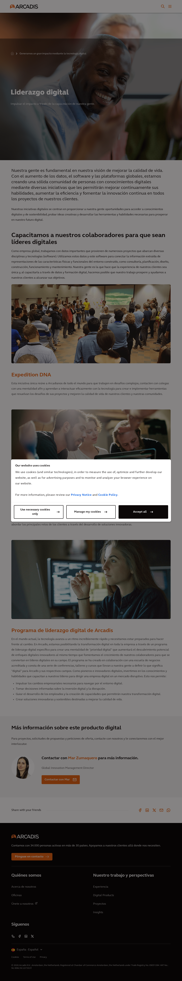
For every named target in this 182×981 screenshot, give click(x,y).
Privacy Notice (81, 495)
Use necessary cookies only (35, 511)
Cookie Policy (108, 495)
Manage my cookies (87, 511)
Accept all (140, 511)
